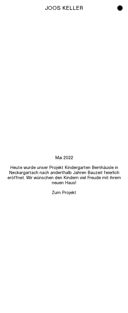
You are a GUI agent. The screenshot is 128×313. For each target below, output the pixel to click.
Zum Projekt (64, 193)
